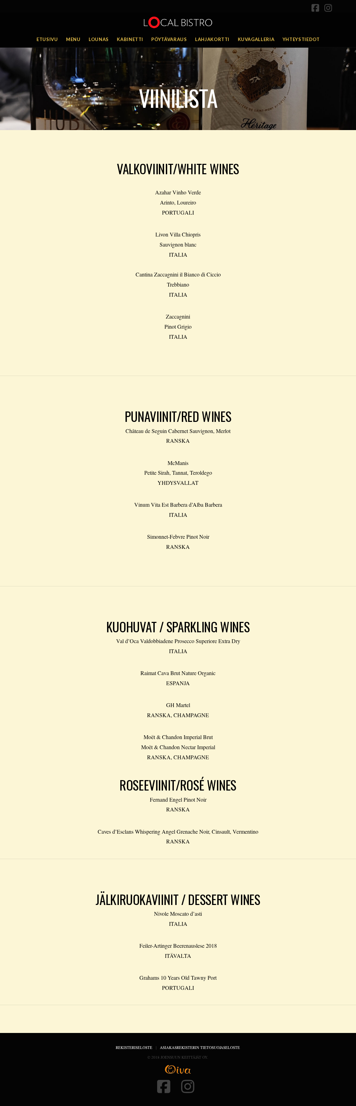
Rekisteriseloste (134, 1047)
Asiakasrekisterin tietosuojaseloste (200, 1047)
